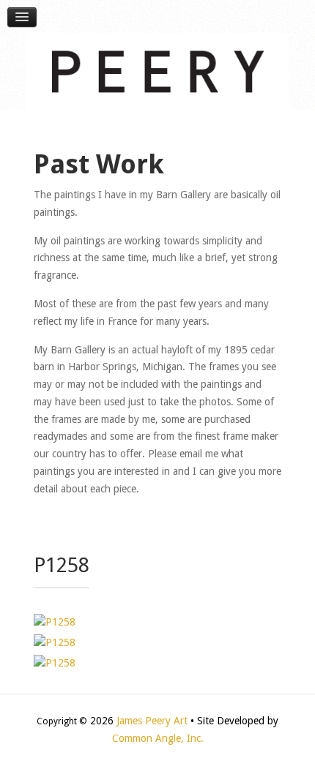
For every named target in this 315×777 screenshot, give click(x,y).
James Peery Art (152, 721)
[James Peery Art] (157, 70)
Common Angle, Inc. (158, 738)
